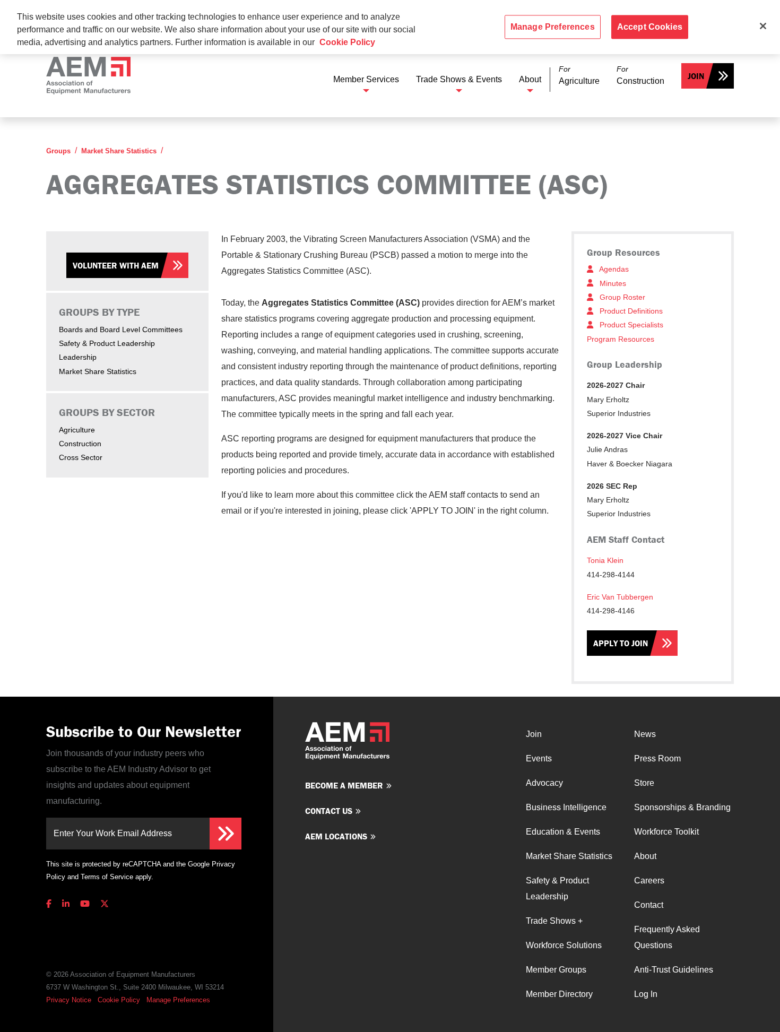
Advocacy (544, 782)
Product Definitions (630, 311)
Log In (645, 994)
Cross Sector (80, 457)
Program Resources (620, 339)
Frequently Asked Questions (667, 937)
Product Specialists (630, 324)
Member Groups (556, 969)
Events (539, 758)
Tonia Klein (605, 560)
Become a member (344, 785)
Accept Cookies (649, 26)
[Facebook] (51, 903)
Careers (649, 880)
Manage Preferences (178, 1000)
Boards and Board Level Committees (121, 329)
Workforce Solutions (564, 945)
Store (644, 782)
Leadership (78, 357)
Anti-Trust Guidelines (673, 969)
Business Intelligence (566, 807)
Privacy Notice (68, 1000)
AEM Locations (336, 836)
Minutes (611, 283)
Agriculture (77, 430)
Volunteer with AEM (116, 265)
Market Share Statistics (119, 151)
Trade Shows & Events (459, 79)
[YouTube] (85, 903)
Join (696, 76)
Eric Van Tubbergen (620, 597)
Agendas (613, 269)
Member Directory (559, 994)
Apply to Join (620, 643)
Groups (58, 151)
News (645, 734)
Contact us (328, 810)
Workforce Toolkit (666, 831)
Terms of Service (107, 877)
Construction (80, 443)
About (530, 79)
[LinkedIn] (66, 903)
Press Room (657, 758)
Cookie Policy (119, 1000)
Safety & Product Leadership (107, 343)
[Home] (88, 75)
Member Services (366, 79)
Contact (648, 904)
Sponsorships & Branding (682, 807)
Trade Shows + (554, 920)
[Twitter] (104, 903)
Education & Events (563, 831)
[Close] (763, 26)
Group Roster (621, 297)
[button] (579, 75)
